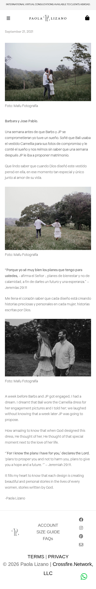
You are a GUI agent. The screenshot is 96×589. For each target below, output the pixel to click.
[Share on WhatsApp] (83, 576)
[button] (8, 17)
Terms (36, 556)
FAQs (48, 538)
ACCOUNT (48, 525)
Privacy (58, 556)
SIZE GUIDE (48, 532)
